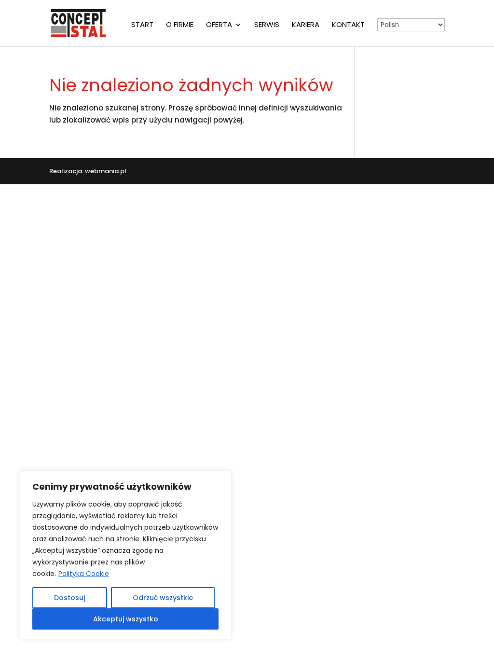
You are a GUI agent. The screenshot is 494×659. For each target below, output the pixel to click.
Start (142, 25)
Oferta (219, 25)
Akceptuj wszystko (125, 619)
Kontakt (348, 25)
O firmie (179, 25)
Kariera (305, 25)
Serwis (266, 25)
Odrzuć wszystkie (163, 598)
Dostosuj (69, 598)
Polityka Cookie (83, 573)
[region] (125, 555)
